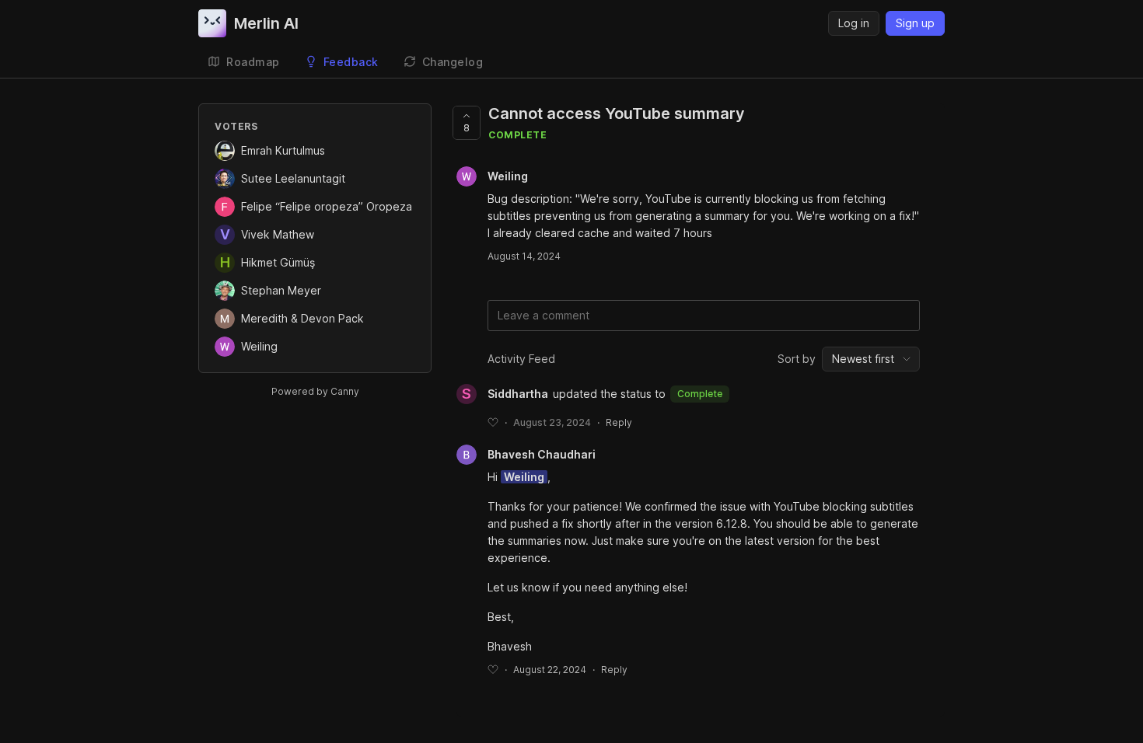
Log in (853, 23)
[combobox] (871, 359)
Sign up (915, 23)
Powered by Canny (315, 391)
